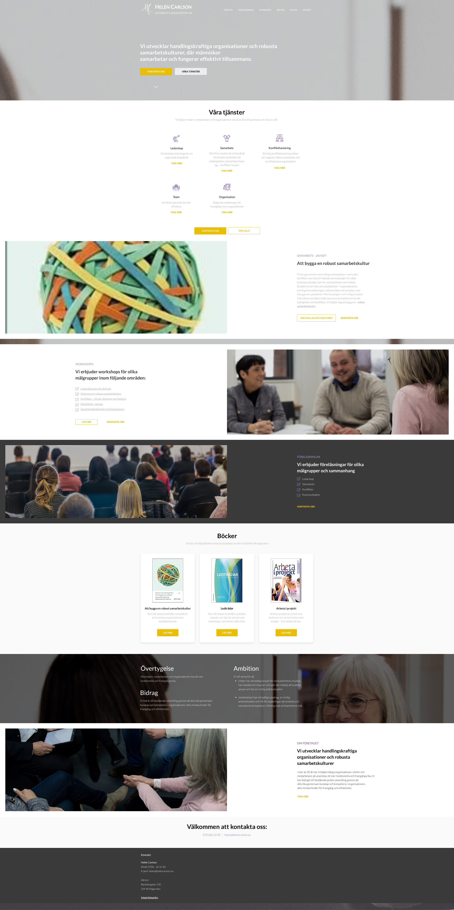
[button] (333, 263)
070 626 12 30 (211, 834)
